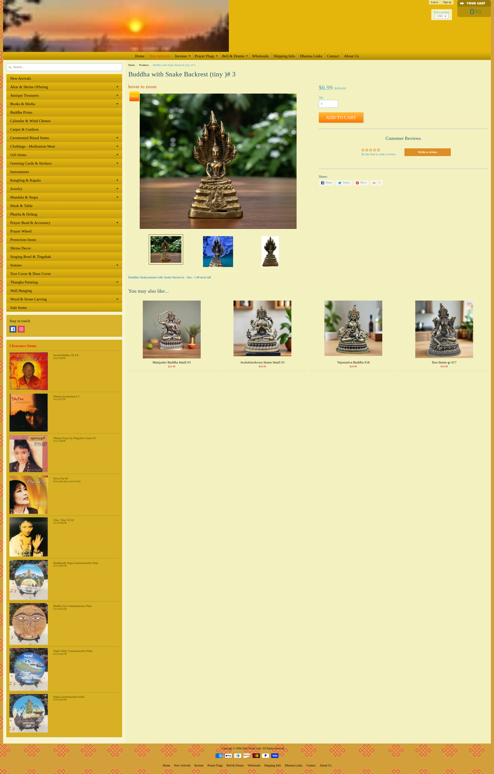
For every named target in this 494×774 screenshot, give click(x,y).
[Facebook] (12, 329)
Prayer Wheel (21, 231)
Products (144, 65)
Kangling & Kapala (25, 180)
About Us (351, 56)
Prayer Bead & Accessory (30, 223)
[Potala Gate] (128, 26)
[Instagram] (21, 329)
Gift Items (18, 155)
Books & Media (22, 104)
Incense (181, 56)
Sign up (447, 2)
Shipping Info (284, 56)
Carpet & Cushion (24, 129)
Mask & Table (21, 206)
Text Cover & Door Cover (30, 273)
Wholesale (260, 56)
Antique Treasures (24, 95)
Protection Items (23, 239)
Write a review (427, 152)
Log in (434, 2)
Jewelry (16, 189)
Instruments (19, 172)
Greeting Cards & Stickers (31, 163)
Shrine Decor (20, 248)
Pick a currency (442, 12)
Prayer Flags (204, 56)
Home (140, 56)
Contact (333, 56)
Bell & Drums (233, 56)
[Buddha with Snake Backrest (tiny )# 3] (166, 249)
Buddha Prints (21, 112)
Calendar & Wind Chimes (30, 121)
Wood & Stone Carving (28, 299)
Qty (321, 97)
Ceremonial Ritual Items (29, 138)
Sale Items (18, 307)
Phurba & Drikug (23, 214)
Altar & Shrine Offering (29, 87)
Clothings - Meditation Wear (32, 146)
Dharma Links (311, 56)
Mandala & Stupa (24, 197)
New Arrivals (159, 56)
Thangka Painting (24, 282)
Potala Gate (255, 748)
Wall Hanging (21, 290)
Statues (16, 265)
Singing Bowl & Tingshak (30, 256)
